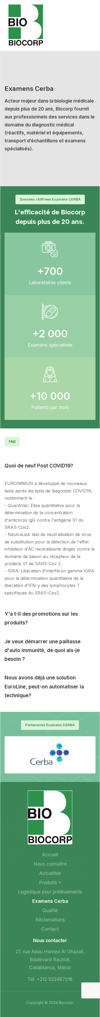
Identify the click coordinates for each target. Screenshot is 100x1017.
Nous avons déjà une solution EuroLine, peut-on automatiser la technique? (44, 687)
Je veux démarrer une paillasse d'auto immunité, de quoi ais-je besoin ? (43, 650)
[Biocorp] (26, 25)
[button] (50, 883)
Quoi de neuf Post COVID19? (39, 466)
